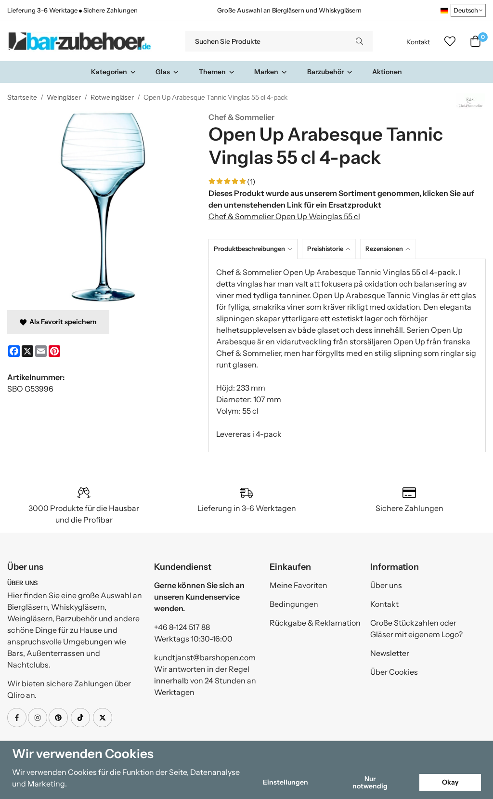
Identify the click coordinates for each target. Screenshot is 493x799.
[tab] (255, 248)
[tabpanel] (347, 355)
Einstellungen (285, 782)
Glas (163, 71)
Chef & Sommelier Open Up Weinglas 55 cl (284, 216)
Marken (266, 71)
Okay (450, 782)
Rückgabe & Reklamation (315, 623)
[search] (359, 41)
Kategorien (109, 71)
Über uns (386, 585)
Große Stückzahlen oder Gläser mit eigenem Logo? (416, 628)
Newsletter (389, 653)
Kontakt (418, 42)
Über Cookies (394, 672)
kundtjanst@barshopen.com (205, 657)
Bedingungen (294, 604)
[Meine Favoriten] (449, 41)
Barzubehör (325, 71)
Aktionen (387, 71)
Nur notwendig (370, 782)
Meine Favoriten (298, 585)
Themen (212, 71)
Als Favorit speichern (61, 321)
